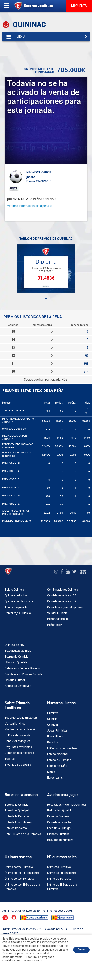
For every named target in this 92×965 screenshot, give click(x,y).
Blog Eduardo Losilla (18, 764)
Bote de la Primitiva (17, 816)
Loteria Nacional (57, 754)
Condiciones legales (17, 741)
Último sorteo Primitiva (19, 867)
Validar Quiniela (57, 613)
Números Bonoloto (59, 878)
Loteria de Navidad (59, 760)
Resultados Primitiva (60, 840)
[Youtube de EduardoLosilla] (68, 571)
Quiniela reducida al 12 (61, 601)
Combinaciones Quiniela (62, 589)
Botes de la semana (21, 794)
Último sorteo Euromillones (22, 872)
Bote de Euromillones (18, 822)
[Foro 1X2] (83, 571)
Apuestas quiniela (16, 607)
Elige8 (51, 771)
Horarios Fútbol (15, 680)
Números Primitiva (59, 867)
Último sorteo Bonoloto (19, 878)
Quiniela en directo (59, 822)
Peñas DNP (54, 624)
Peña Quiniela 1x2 (58, 619)
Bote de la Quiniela (17, 804)
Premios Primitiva (58, 834)
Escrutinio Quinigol (59, 828)
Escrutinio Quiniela (17, 656)
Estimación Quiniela (59, 810)
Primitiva (53, 713)
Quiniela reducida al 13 (61, 595)
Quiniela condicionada (19, 601)
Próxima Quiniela (58, 816)
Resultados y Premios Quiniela (66, 804)
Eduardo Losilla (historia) (21, 717)
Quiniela (52, 719)
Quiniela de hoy (14, 644)
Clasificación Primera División (24, 674)
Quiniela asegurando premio (65, 607)
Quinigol (52, 724)
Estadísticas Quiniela (18, 650)
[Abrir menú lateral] (6, 6)
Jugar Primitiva (57, 730)
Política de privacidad (18, 735)
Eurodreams (55, 777)
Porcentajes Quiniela (18, 613)
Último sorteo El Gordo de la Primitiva (22, 887)
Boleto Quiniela (14, 589)
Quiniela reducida (16, 595)
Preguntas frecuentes (18, 747)
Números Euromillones (61, 872)
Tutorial (10, 758)
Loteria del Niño (57, 766)
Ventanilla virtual (15, 723)
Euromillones (55, 736)
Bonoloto (53, 742)
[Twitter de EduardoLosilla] (75, 571)
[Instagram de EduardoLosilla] (56, 571)
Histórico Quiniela (16, 662)
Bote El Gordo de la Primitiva (23, 834)
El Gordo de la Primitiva (62, 748)
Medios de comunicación (21, 729)
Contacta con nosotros (19, 753)
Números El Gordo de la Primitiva (62, 887)
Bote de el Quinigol (17, 810)
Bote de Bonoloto (16, 828)
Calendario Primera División (22, 668)
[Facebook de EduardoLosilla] (62, 571)
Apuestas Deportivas (18, 686)
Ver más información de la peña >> (30, 206)
